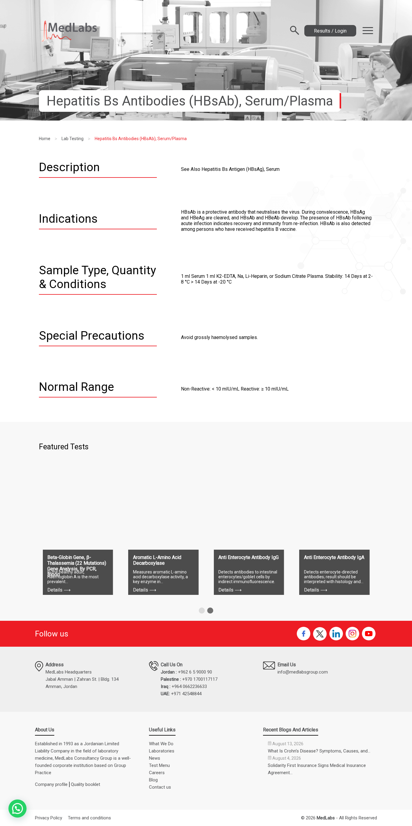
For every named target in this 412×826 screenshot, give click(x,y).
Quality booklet (85, 784)
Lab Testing (73, 138)
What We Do (161, 743)
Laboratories (161, 751)
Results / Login (330, 31)
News (154, 758)
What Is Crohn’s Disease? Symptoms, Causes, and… (319, 751)
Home (44, 138)
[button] (202, 611)
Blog (153, 780)
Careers (157, 772)
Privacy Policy (48, 818)
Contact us (160, 787)
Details (59, 590)
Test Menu (159, 765)
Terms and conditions (89, 818)
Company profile (51, 784)
